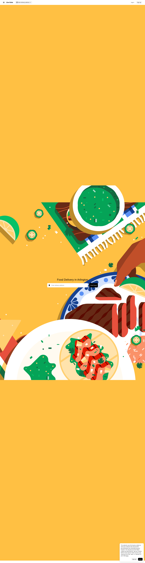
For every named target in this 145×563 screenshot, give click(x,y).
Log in (132, 2)
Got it (140, 559)
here (127, 555)
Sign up (139, 2)
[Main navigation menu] (4, 2)
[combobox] (68, 285)
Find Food (93, 285)
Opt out (134, 559)
